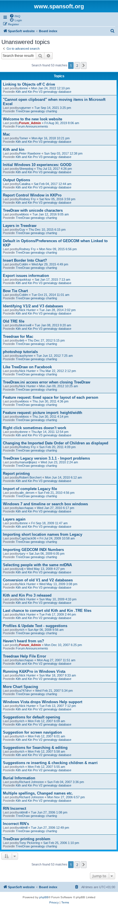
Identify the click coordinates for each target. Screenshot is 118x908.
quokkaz (25, 279)
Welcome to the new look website (32, 119)
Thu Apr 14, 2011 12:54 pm (49, 431)
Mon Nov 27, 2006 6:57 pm (66, 797)
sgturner (25, 107)
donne (23, 88)
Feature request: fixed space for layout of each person (50, 397)
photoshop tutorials (20, 352)
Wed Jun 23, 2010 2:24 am (59, 462)
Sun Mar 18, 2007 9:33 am (57, 675)
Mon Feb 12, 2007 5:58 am (46, 751)
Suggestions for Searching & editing (35, 747)
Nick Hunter (27, 310)
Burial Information (19, 778)
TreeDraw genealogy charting (36, 111)
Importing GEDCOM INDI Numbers (33, 550)
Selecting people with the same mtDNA (37, 565)
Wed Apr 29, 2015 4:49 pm (50, 264)
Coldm (23, 264)
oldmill (23, 812)
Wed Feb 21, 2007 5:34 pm (54, 690)
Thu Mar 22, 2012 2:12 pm (57, 371)
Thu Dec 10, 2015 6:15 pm (47, 229)
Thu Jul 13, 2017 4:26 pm (54, 168)
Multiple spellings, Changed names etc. (38, 793)
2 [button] (77, 65)
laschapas (26, 508)
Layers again (14, 519)
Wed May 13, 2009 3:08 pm (58, 584)
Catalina (24, 184)
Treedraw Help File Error (24, 656)
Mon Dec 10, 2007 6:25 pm (63, 645)
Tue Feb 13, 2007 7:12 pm (57, 705)
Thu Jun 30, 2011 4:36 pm (50, 401)
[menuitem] (14, 16)
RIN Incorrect (14, 808)
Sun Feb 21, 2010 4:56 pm (56, 492)
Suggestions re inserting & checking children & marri (50, 763)
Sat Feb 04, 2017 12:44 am (52, 184)
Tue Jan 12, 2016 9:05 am (50, 214)
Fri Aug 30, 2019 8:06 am (61, 123)
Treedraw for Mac (18, 336)
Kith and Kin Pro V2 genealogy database (43, 618)
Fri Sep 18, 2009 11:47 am (49, 523)
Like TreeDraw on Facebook (27, 367)
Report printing (16, 473)
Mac (6, 134)
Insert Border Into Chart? (25, 260)
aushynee (26, 355)
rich (21, 629)
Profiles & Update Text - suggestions (35, 626)
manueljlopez (28, 462)
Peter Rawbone (30, 153)
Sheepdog (26, 168)
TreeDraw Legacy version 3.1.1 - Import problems (46, 458)
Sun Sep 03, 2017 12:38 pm (63, 153)
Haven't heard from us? (23, 641)
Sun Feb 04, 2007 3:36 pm (65, 782)
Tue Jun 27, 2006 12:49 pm (50, 827)
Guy (22, 229)
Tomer (23, 138)
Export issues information (26, 275)
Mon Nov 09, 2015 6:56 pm (58, 249)
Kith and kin (13, 149)
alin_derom (26, 492)
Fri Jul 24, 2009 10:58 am (57, 538)
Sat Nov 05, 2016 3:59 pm (57, 199)
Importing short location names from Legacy (42, 534)
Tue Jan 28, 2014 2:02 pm (57, 310)
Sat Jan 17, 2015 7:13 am (52, 279)
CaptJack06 (27, 538)
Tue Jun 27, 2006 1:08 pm (49, 812)
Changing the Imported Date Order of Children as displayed (55, 443)
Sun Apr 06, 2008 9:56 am (46, 629)
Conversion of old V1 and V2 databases (38, 580)
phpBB (43, 897)
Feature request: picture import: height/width (42, 412)
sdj (21, 568)
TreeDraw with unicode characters (33, 210)
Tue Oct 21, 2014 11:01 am (50, 294)
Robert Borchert (30, 477)
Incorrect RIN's (16, 824)
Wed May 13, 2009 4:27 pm (46, 568)
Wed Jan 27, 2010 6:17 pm (55, 508)
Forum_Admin (30, 123)
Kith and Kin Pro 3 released (27, 595)
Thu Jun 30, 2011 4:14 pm (50, 416)
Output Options (16, 180)
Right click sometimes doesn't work (34, 428)
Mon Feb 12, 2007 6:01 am (46, 736)
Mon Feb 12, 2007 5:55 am (46, 766)
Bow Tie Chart (15, 291)
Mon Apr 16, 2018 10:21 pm (51, 138)
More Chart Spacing (20, 687)
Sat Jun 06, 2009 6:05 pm (46, 553)
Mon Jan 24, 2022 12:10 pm (50, 88)
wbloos (24, 214)
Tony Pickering (29, 843)
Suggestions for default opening (31, 717)
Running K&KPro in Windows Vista (34, 671)
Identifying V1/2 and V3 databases (33, 306)
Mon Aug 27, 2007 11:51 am (56, 660)
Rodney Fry (27, 199)
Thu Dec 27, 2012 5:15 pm (46, 340)
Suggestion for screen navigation (32, 732)
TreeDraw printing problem (26, 839)
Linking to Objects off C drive (29, 84)
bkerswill (25, 325)
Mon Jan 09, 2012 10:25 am (58, 386)
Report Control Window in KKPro (32, 195)
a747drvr (25, 690)
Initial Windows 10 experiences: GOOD (37, 165)
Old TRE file (13, 321)
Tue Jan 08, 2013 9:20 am (53, 325)
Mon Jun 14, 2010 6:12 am (63, 477)
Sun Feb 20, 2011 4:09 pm (57, 447)
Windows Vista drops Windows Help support (42, 702)
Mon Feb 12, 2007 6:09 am (46, 721)
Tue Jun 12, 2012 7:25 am (54, 355)
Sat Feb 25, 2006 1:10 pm (61, 843)
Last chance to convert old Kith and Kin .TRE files (47, 610)
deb (21, 340)
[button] (83, 65)
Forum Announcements (32, 126)
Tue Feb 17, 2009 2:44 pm (57, 614)
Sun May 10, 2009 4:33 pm (57, 599)
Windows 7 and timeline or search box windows (45, 504)
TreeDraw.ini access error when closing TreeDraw (46, 382)
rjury (22, 553)
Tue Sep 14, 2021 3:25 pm (52, 107)
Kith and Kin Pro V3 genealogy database (43, 91)
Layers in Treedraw (19, 225)
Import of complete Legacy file (30, 489)
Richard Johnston (31, 782)
